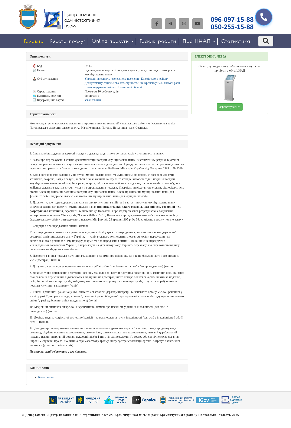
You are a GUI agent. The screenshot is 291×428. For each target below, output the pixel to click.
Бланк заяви (46, 377)
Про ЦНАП (198, 41)
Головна (34, 41)
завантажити (93, 100)
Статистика (236, 41)
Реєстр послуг (67, 41)
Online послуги (111, 41)
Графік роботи (158, 41)
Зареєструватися (229, 106)
